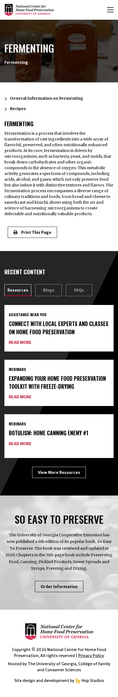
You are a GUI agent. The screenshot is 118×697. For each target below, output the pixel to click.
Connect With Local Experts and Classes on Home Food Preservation (58, 328)
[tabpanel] (59, 391)
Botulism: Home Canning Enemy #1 (48, 433)
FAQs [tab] (79, 290)
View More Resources (59, 472)
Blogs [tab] (48, 290)
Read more (20, 342)
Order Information (62, 588)
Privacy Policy (91, 655)
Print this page (34, 232)
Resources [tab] (17, 290)
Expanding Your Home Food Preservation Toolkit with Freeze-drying (57, 382)
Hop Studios (92, 680)
